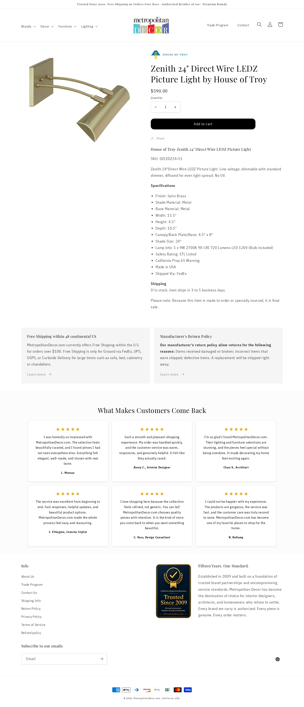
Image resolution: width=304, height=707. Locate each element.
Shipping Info (31, 600)
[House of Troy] (217, 54)
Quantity (157, 98)
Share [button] (160, 138)
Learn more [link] (36, 374)
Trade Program (218, 25)
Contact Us (29, 592)
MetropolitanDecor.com (146, 698)
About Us (28, 576)
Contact (243, 25)
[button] (28, 26)
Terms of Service (33, 624)
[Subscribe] (101, 659)
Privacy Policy (31, 616)
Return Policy (31, 608)
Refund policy (31, 632)
